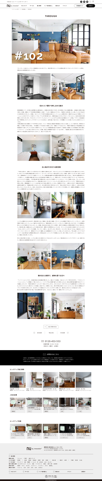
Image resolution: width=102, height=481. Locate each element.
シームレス (33, 462)
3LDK (32, 467)
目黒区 (39, 460)
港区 (43, 460)
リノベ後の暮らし (48, 5)
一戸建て (25, 458)
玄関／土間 (50, 464)
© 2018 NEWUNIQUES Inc (51, 480)
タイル (23, 465)
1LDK (25, 467)
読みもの (58, 5)
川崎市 (65, 460)
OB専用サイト (79, 5)
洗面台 (44, 464)
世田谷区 (34, 460)
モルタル (28, 465)
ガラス (46, 465)
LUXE (45, 462)
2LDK (28, 467)
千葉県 (72, 460)
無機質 (28, 462)
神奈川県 (54, 460)
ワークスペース (39, 464)
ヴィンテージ (20, 462)
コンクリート (34, 465)
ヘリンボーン (40, 465)
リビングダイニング (21, 464)
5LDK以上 (40, 467)
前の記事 (39, 332)
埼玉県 (76, 460)
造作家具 (55, 464)
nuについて (24, 5)
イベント (65, 5)
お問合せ (91, 5)
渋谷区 (25, 460)
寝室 (33, 464)
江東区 (46, 460)
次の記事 (62, 332)
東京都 (18, 460)
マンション (19, 458)
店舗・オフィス (32, 458)
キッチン (29, 464)
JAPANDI (41, 462)
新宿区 (29, 460)
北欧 (25, 462)
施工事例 (39, 5)
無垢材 (18, 465)
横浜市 (61, 460)
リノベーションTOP (15, 9)
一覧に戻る (51, 332)
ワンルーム (19, 467)
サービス (32, 5)
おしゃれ (49, 462)
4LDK (36, 467)
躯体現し (51, 465)
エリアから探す (12, 460)
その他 (80, 460)
